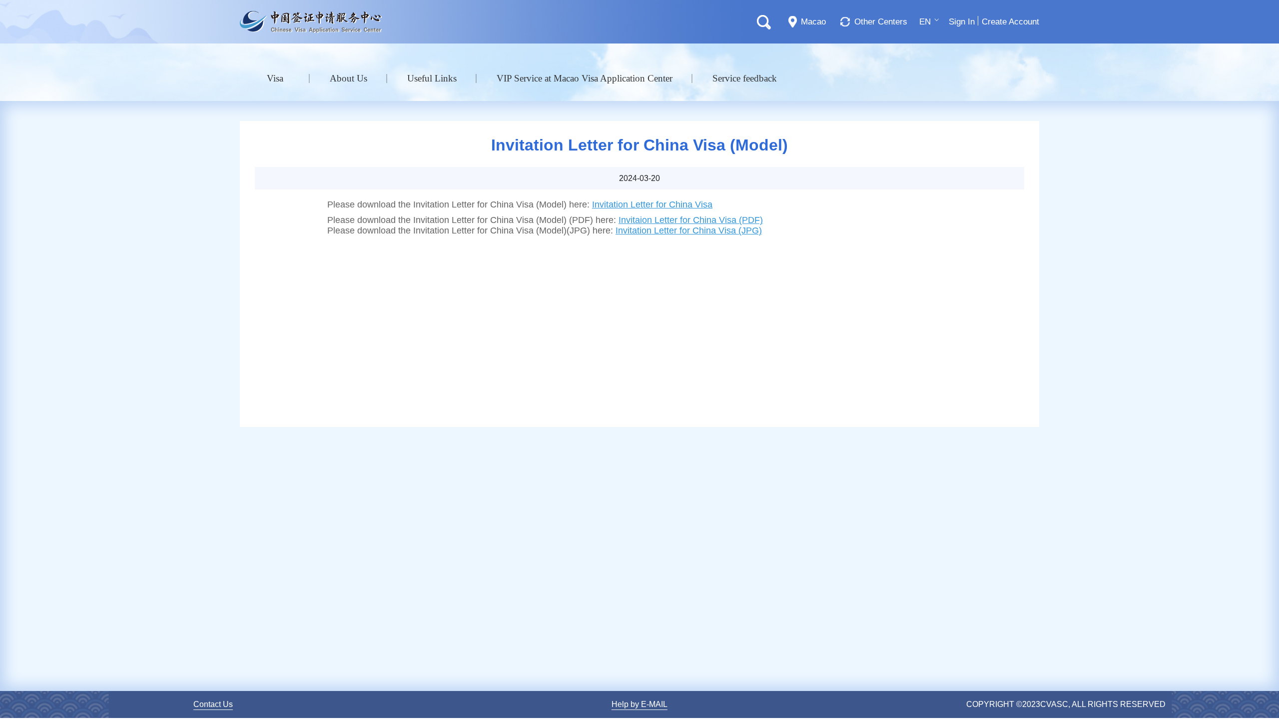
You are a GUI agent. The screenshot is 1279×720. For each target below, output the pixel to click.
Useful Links (432, 78)
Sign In (962, 21)
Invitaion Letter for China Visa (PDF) (691, 220)
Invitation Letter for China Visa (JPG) (689, 231)
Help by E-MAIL (639, 704)
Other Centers (880, 21)
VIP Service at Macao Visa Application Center (584, 78)
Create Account (1010, 21)
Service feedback (744, 78)
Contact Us (213, 704)
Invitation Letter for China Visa (652, 205)
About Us (348, 78)
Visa (275, 78)
